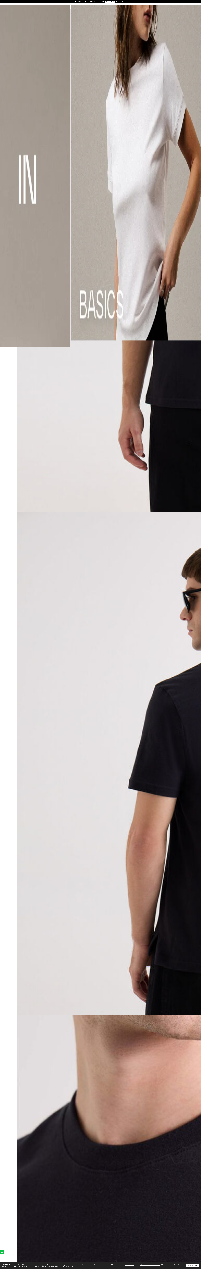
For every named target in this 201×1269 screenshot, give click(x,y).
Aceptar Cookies (193, 1265)
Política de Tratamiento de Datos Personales (150, 1265)
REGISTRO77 (110, 2)
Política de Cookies (129, 1265)
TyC (122, 2)
